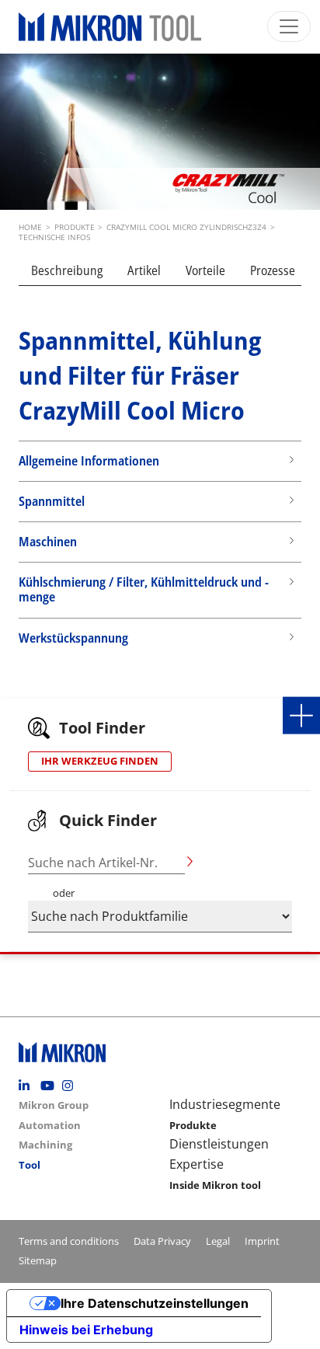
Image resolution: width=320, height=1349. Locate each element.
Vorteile (205, 270)
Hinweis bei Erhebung (86, 1329)
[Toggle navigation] (289, 26)
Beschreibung (67, 270)
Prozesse (272, 270)
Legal (218, 1241)
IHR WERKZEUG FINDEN (99, 761)
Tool (29, 1165)
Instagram (71, 1085)
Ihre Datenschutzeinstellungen (155, 1303)
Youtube (49, 1085)
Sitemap (38, 1260)
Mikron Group (54, 1105)
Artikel (144, 270)
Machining (45, 1145)
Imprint (262, 1241)
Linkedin (28, 1085)
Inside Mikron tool (215, 1185)
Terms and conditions (69, 1241)
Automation (50, 1125)
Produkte (193, 1125)
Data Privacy (162, 1241)
